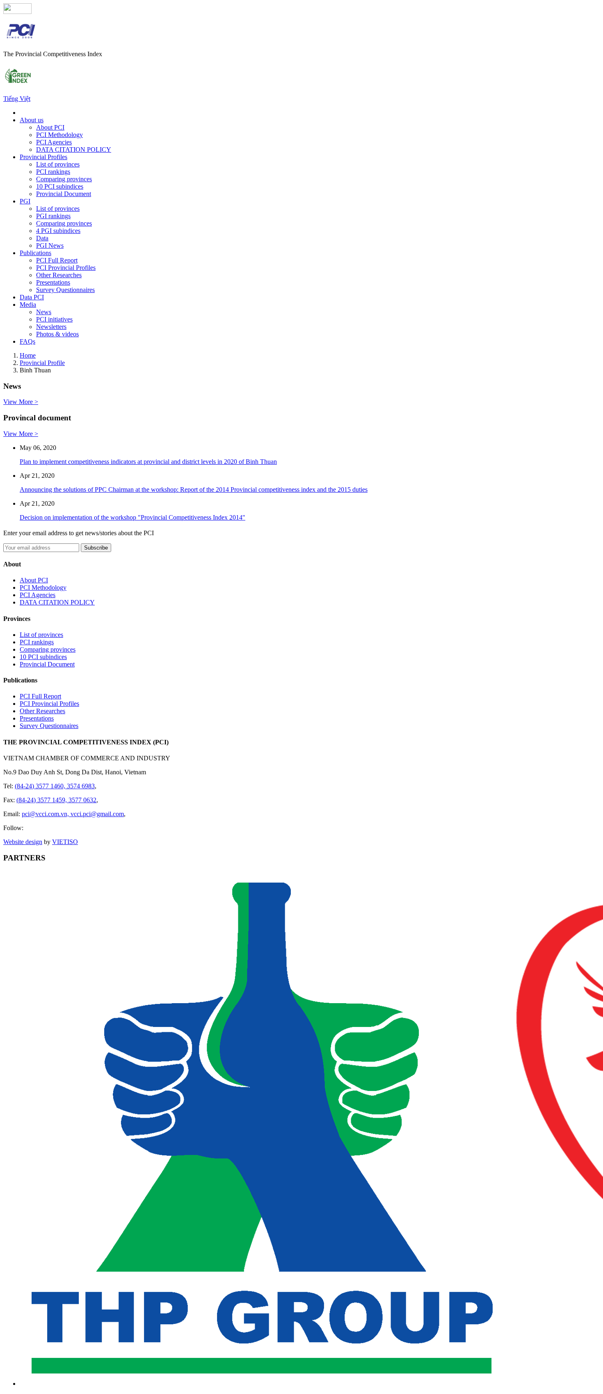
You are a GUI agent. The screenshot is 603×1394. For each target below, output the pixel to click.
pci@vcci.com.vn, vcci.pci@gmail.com (73, 813)
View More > (20, 401)
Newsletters (51, 326)
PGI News (50, 245)
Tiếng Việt (16, 98)
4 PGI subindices (58, 230)
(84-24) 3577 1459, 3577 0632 (56, 799)
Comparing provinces (64, 179)
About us (31, 119)
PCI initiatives (54, 319)
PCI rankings (53, 171)
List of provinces (58, 164)
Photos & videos (57, 334)
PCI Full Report (57, 260)
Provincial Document (63, 193)
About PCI (50, 127)
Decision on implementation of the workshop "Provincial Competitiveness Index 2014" (132, 517)
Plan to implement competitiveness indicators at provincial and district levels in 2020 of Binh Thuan (148, 461)
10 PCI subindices (59, 186)
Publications (35, 252)
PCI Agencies (54, 142)
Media (28, 304)
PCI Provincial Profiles (66, 267)
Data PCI (32, 297)
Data (42, 238)
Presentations (53, 282)
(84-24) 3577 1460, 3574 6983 (55, 786)
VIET (65, 841)
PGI (25, 201)
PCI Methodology (59, 134)
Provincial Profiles (43, 156)
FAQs (27, 341)
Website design (22, 841)
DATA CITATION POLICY (73, 149)
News (43, 311)
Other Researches (59, 274)
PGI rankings (53, 215)
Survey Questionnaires (65, 289)
